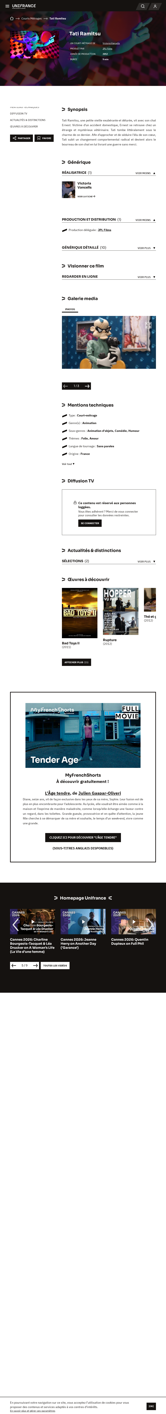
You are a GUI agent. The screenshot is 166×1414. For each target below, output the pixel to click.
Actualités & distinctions (27, 120)
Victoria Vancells (111, 43)
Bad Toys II (71, 643)
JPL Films (107, 48)
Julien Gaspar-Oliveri (99, 793)
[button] (148, 326)
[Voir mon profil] (155, 6)
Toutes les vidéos (55, 965)
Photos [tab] (70, 309)
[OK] (151, 1406)
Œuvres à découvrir (24, 126)
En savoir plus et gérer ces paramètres (32, 1410)
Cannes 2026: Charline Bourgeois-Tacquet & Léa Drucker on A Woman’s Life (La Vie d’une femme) (32, 946)
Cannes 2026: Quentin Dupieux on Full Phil (129, 942)
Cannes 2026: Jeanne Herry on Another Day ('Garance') (78, 944)
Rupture (110, 640)
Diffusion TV (18, 113)
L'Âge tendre (57, 793)
